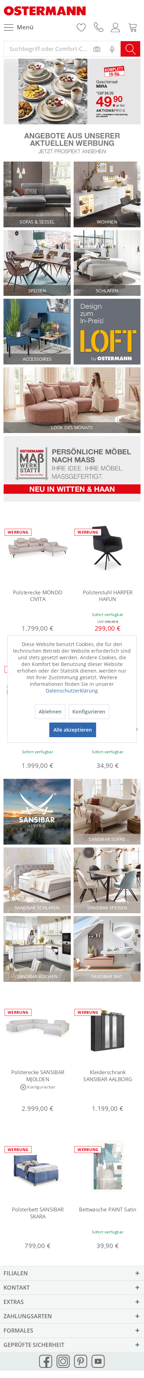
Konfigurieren (88, 711)
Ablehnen (50, 711)
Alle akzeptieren (72, 729)
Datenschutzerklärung (72, 690)
